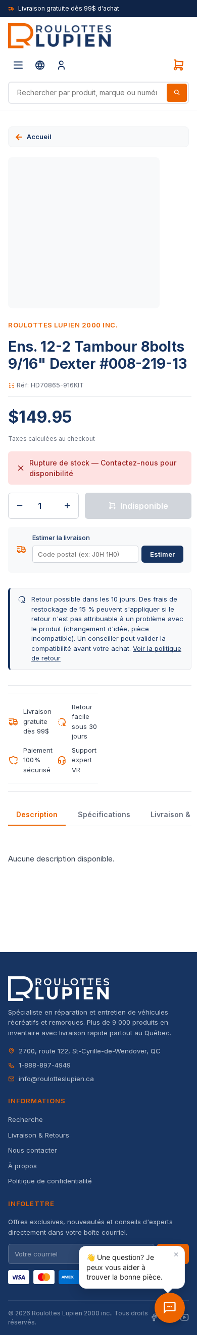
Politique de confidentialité (50, 1181)
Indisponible (144, 506)
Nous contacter (32, 1150)
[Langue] (40, 65)
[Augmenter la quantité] (67, 505)
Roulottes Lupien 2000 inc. (63, 325)
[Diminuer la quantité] (20, 505)
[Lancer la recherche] (177, 93)
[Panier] (178, 65)
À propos (22, 1166)
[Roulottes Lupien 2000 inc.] (59, 35)
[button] (132, 1267)
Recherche (25, 1119)
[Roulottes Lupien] (170, 1308)
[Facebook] (154, 1317)
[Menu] (18, 65)
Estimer (162, 554)
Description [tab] (37, 814)
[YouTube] (184, 1317)
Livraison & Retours (38, 1135)
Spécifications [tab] (104, 814)
